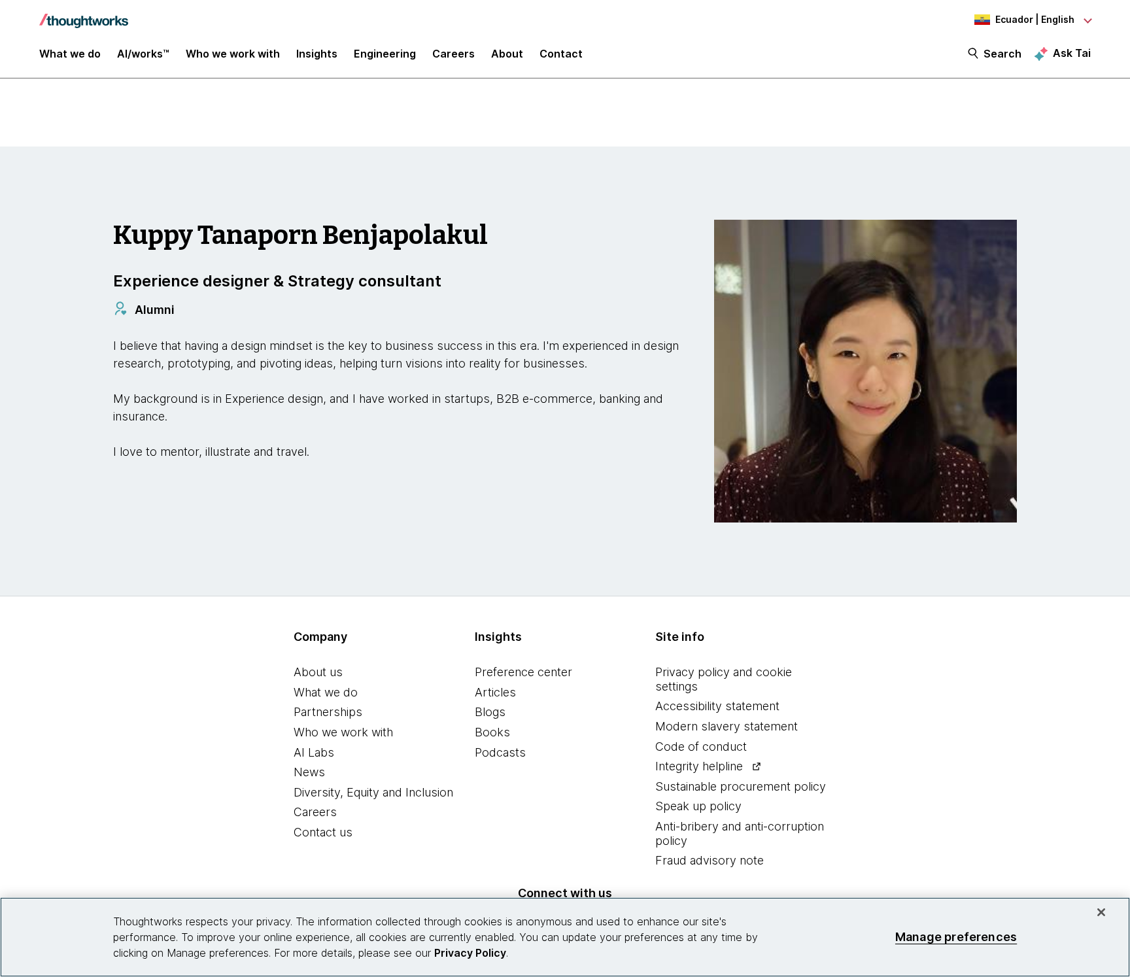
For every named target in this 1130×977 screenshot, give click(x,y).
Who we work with (343, 732)
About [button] (507, 53)
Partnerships (328, 712)
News (309, 772)
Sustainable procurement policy (740, 786)
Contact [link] (561, 53)
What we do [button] (70, 53)
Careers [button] (453, 53)
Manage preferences (956, 937)
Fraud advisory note (709, 860)
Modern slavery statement (726, 726)
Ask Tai (1072, 53)
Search (1002, 53)
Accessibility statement (717, 706)
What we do (326, 692)
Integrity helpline (699, 766)
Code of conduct (701, 746)
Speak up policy (698, 806)
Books (492, 732)
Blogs (490, 712)
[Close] (1101, 912)
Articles (495, 692)
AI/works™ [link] (143, 53)
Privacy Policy (470, 952)
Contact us (323, 832)
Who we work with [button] (233, 53)
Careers (315, 812)
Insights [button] (316, 53)
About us (318, 672)
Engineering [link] (385, 53)
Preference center (523, 672)
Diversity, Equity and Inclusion (373, 792)
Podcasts (500, 752)
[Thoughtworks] (83, 14)
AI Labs (314, 752)
